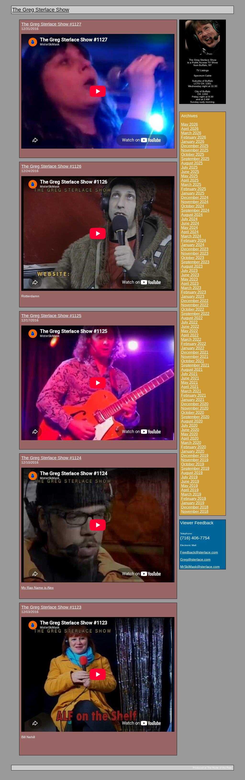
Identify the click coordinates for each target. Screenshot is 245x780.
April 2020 (190, 438)
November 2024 (194, 202)
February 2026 (193, 137)
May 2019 (189, 486)
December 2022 (194, 301)
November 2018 (194, 511)
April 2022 (190, 335)
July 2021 (189, 374)
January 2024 (192, 245)
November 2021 (194, 357)
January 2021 (192, 400)
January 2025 (192, 193)
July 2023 (189, 271)
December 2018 (194, 507)
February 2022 (193, 344)
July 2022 (189, 322)
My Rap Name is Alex (37, 588)
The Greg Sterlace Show (40, 10)
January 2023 (192, 296)
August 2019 (192, 473)
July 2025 (189, 167)
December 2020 (194, 404)
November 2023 (194, 253)
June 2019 (190, 481)
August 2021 (192, 370)
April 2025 (190, 180)
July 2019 (189, 477)
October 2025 (192, 154)
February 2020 (193, 447)
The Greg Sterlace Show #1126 (51, 166)
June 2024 (190, 223)
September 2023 (195, 262)
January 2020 (192, 451)
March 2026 (191, 133)
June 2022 (190, 327)
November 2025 (194, 150)
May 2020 (189, 434)
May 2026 (189, 124)
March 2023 (191, 288)
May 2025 (189, 176)
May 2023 (189, 279)
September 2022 (195, 314)
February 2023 (193, 292)
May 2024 (189, 228)
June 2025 (190, 172)
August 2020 (192, 421)
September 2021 (195, 365)
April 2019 (190, 490)
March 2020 (191, 443)
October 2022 (192, 309)
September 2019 (195, 468)
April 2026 (190, 129)
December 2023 (194, 249)
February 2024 (193, 240)
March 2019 (191, 494)
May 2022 (189, 331)
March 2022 (191, 339)
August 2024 (192, 215)
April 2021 (190, 387)
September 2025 (195, 159)
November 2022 (194, 305)
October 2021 (192, 361)
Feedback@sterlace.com (199, 552)
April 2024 (190, 232)
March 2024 (191, 236)
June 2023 (190, 275)
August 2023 (192, 266)
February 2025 (193, 189)
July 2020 (189, 425)
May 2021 (189, 382)
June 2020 (190, 430)
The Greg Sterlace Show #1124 (51, 457)
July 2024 (189, 219)
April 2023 (190, 284)
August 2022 (192, 318)
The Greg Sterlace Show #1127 (51, 24)
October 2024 (192, 206)
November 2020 (194, 408)
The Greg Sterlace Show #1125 (51, 315)
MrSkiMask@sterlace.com (200, 567)
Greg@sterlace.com (195, 559)
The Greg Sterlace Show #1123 (51, 607)
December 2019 (194, 456)
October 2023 (192, 258)
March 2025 (191, 185)
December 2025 (194, 146)
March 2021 (191, 391)
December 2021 (194, 352)
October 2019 (192, 464)
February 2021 (193, 395)
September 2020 (195, 417)
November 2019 (194, 460)
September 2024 (195, 210)
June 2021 (190, 378)
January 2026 (192, 142)
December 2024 (194, 197)
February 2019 (193, 499)
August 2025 (192, 163)
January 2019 (192, 503)
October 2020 (192, 413)
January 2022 (192, 348)
